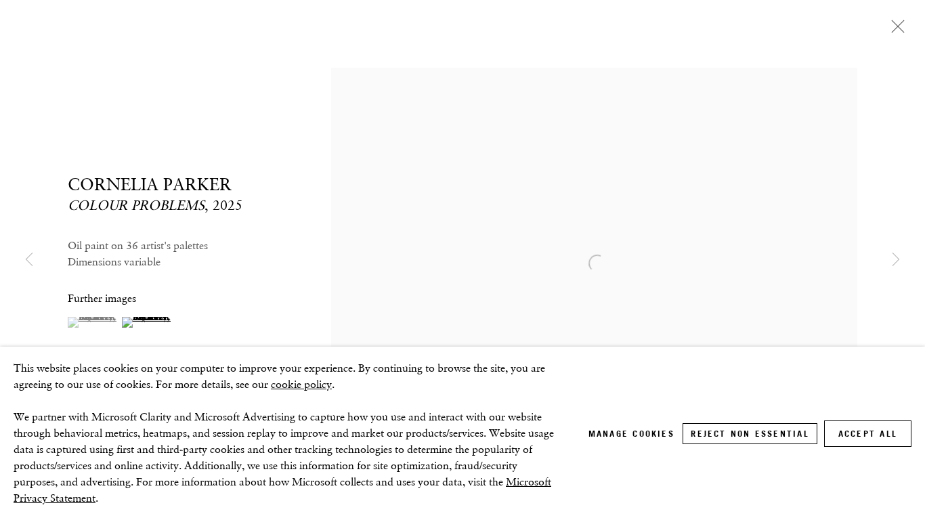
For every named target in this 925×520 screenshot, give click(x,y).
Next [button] (896, 260)
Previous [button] (29, 260)
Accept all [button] (867, 434)
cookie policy (301, 384)
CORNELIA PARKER (150, 184)
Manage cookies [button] (631, 434)
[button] (93, 322)
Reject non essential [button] (750, 434)
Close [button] (894, 30)
